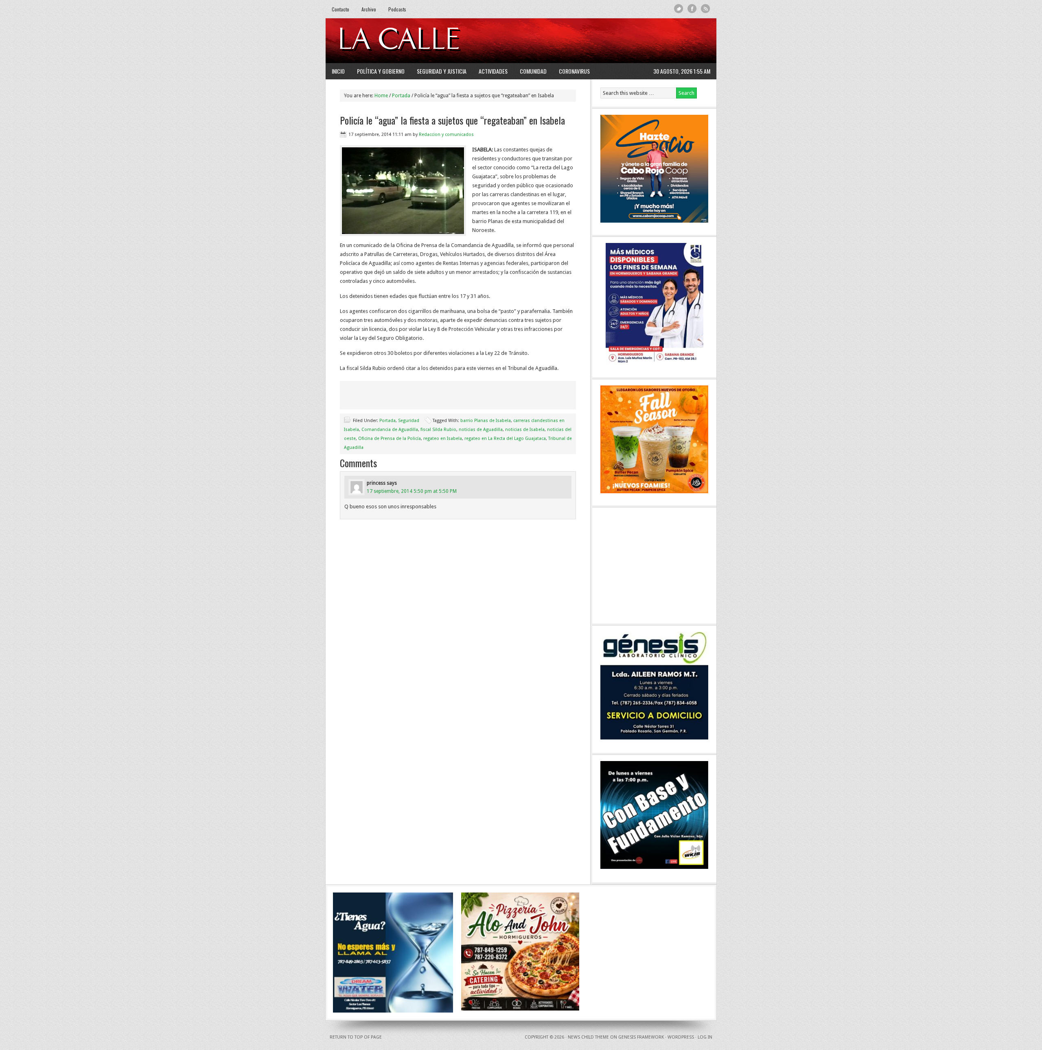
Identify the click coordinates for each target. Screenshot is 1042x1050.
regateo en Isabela (442, 438)
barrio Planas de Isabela (485, 420)
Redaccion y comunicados (446, 134)
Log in (705, 1037)
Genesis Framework (641, 1037)
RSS (705, 8)
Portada (387, 420)
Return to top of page (356, 1037)
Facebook (692, 8)
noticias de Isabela (525, 429)
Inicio (338, 71)
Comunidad (533, 71)
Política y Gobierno (381, 71)
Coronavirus (574, 71)
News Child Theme (588, 1037)
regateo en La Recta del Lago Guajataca (505, 438)
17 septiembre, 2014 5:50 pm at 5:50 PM (412, 491)
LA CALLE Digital (420, 40)
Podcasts (397, 9)
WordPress (681, 1037)
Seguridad (408, 420)
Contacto (340, 9)
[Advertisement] (611, 40)
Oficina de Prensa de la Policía (389, 438)
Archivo (368, 9)
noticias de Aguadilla (481, 429)
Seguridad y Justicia (441, 71)
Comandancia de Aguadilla (389, 429)
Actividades (493, 71)
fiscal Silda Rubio (438, 429)
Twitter (678, 8)
